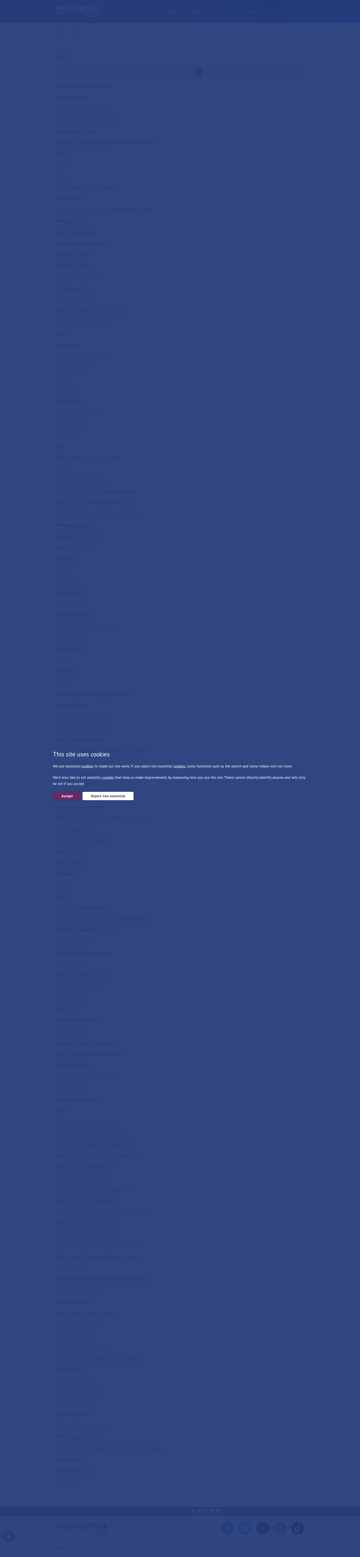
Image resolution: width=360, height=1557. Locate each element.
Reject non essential (108, 796)
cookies (87, 766)
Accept (67, 796)
